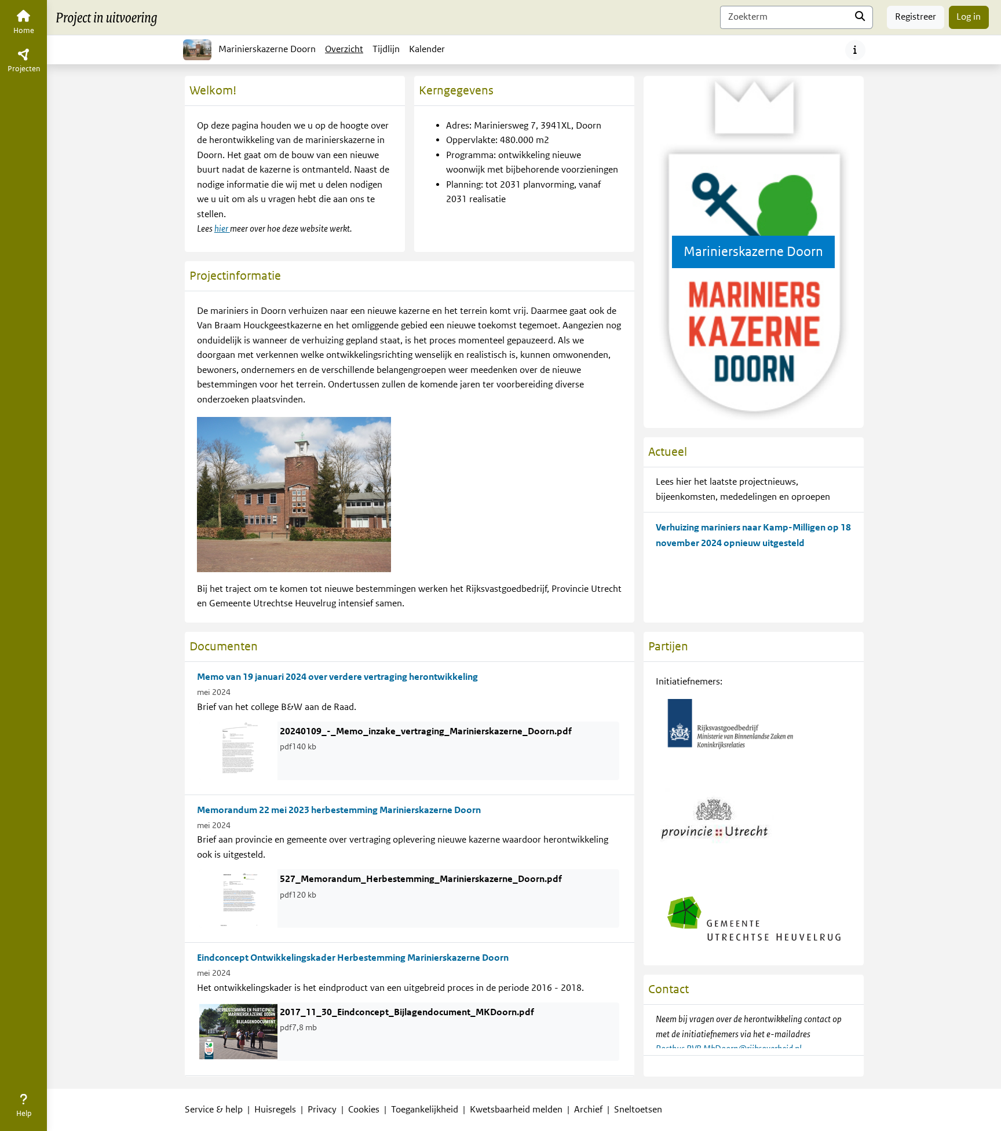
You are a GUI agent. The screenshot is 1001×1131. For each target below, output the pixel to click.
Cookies (363, 1109)
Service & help (214, 1109)
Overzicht (344, 49)
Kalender (429, 52)
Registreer (915, 17)
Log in (968, 17)
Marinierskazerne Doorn (267, 49)
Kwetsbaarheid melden (516, 1109)
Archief (588, 1109)
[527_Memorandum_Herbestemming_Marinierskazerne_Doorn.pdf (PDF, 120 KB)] (238, 898)
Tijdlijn (388, 52)
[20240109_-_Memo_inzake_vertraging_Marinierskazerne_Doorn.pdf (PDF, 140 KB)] (238, 750)
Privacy (322, 1109)
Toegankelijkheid (424, 1109)
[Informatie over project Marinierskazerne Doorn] (855, 50)
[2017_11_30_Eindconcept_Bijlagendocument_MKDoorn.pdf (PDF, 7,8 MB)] (238, 1031)
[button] (23, 1107)
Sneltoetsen (638, 1109)
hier (222, 229)
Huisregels (275, 1109)
